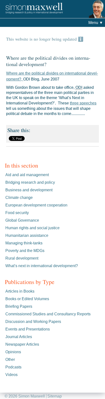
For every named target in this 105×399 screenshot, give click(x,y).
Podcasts (13, 367)
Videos (11, 375)
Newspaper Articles (22, 344)
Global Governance (22, 220)
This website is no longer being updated (42, 39)
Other (10, 359)
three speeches (83, 103)
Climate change (19, 197)
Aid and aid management (27, 175)
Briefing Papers (18, 306)
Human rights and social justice (32, 228)
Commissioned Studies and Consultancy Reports (48, 314)
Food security (17, 213)
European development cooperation (36, 205)
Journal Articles (18, 337)
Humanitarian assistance (26, 235)
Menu (95, 23)
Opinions (13, 352)
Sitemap (54, 396)
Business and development (28, 190)
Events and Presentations (27, 329)
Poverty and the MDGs (24, 251)
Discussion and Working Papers (33, 321)
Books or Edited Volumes (27, 299)
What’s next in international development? (41, 266)
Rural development (21, 258)
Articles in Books (19, 291)
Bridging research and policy (30, 182)
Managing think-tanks (23, 243)
